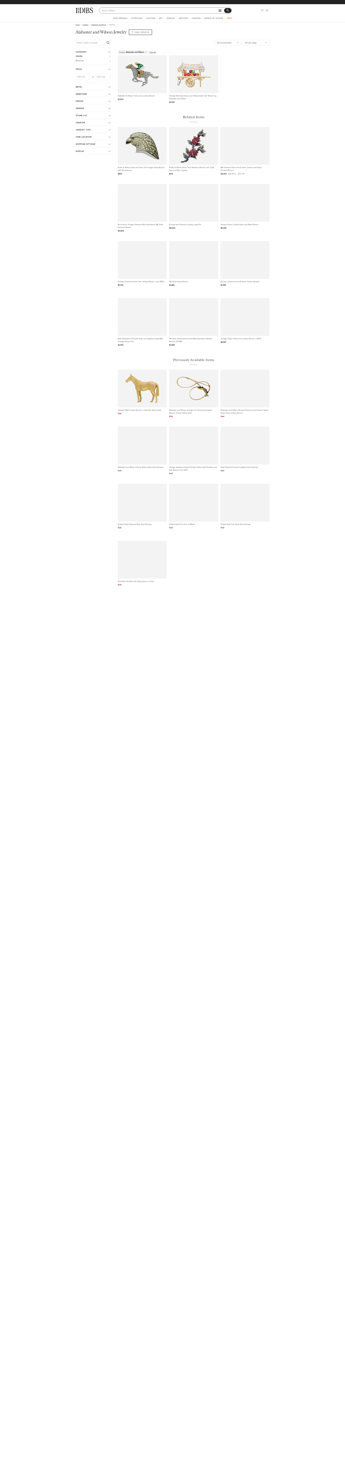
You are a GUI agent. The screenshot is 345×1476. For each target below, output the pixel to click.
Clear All (152, 52)
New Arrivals (120, 18)
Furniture (136, 18)
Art (161, 18)
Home (77, 24)
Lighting (150, 18)
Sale (229, 18)
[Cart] (267, 10)
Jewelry (170, 18)
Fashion (196, 18)
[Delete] (146, 52)
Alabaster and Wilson (98, 24)
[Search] (108, 42)
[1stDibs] (84, 10)
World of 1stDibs (213, 18)
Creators (85, 24)
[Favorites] (262, 10)
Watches (183, 18)
